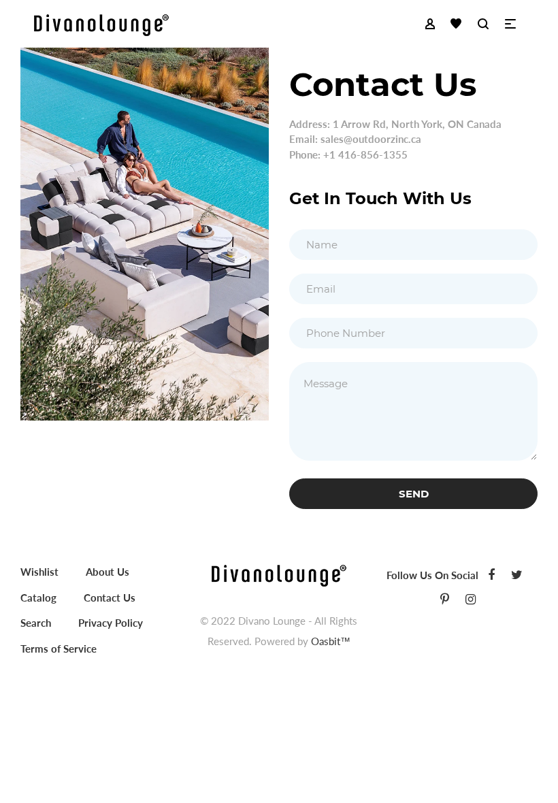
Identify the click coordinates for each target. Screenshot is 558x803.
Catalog (38, 597)
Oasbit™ (330, 641)
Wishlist (39, 572)
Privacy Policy (110, 623)
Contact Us (109, 597)
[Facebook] (491, 574)
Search (35, 623)
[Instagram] (470, 598)
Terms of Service (58, 648)
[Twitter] (517, 574)
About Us (107, 572)
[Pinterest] (444, 598)
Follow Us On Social (432, 575)
